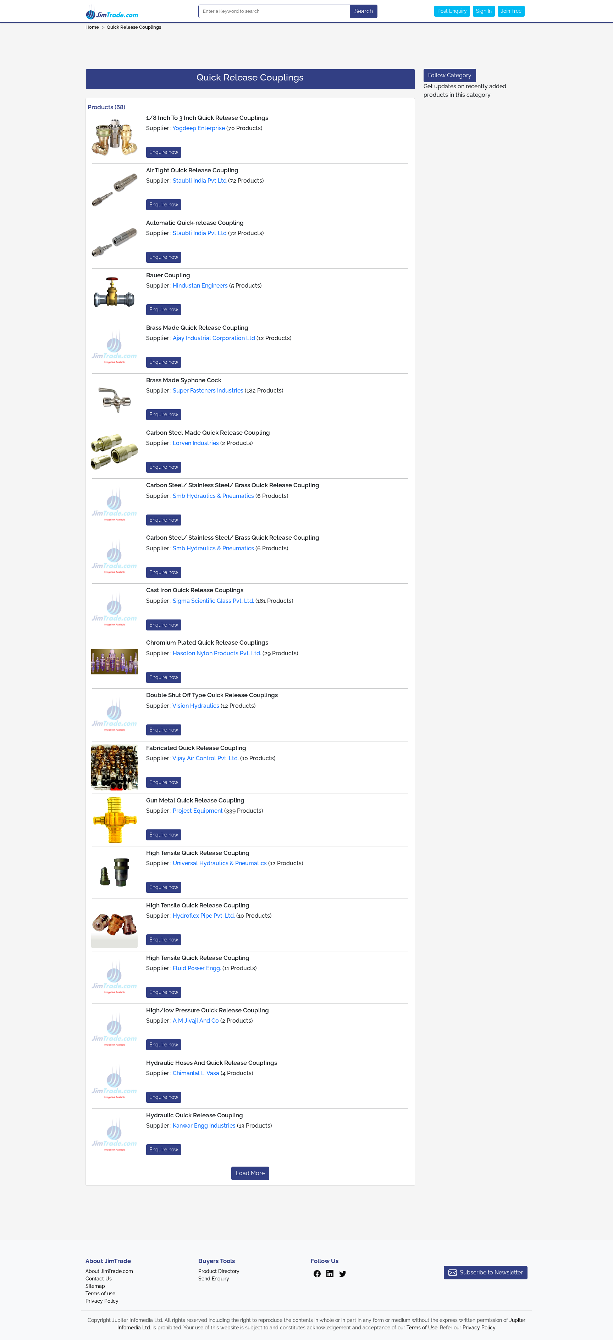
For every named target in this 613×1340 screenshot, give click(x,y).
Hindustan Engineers (200, 285)
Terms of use (100, 1293)
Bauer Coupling (168, 275)
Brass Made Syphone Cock (183, 380)
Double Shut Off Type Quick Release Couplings (212, 695)
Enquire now (163, 152)
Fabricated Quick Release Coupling (196, 747)
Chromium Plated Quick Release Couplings (207, 642)
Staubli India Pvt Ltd (200, 180)
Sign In (484, 11)
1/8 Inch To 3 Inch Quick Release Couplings (207, 117)
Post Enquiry (452, 11)
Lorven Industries (196, 443)
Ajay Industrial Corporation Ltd (214, 338)
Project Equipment (198, 810)
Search (363, 11)
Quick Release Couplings (134, 27)
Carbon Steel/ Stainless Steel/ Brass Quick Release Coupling (232, 485)
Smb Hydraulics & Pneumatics (213, 496)
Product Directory (218, 1271)
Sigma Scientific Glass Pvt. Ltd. (213, 600)
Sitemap (95, 1286)
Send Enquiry (213, 1278)
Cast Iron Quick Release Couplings (194, 590)
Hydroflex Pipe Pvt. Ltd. (204, 915)
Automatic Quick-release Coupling (195, 222)
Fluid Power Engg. (197, 968)
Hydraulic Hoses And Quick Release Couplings (211, 1062)
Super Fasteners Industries (208, 390)
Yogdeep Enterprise (198, 128)
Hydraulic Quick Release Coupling (194, 1115)
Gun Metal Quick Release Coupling (195, 800)
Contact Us (98, 1278)
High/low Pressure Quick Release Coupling (207, 1010)
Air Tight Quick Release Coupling (192, 170)
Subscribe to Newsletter (491, 1272)
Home (92, 27)
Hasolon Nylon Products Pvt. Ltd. (217, 653)
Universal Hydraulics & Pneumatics (220, 863)
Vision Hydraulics (195, 705)
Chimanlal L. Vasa (196, 1073)
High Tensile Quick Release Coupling (197, 852)
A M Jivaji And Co (196, 1020)
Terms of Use (422, 1327)
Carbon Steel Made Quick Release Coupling (208, 432)
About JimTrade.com (109, 1271)
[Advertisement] (306, 47)
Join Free (511, 11)
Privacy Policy (101, 1301)
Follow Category (449, 75)
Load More (250, 1173)
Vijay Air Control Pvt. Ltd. (205, 758)
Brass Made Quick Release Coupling (197, 327)
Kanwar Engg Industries (204, 1125)
